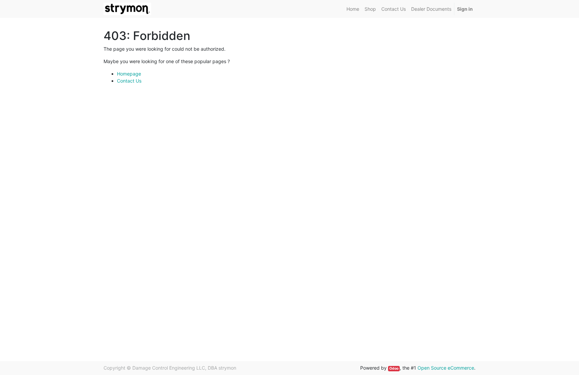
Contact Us (129, 81)
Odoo (393, 368)
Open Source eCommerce (445, 368)
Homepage (129, 74)
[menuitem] (353, 9)
